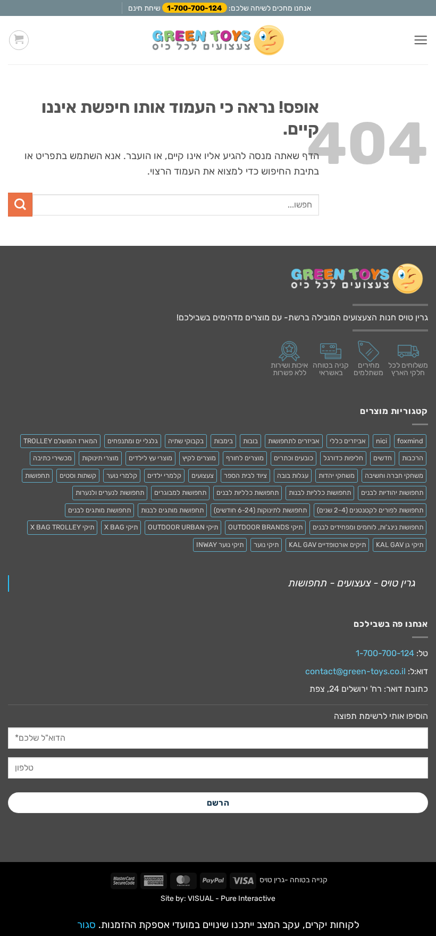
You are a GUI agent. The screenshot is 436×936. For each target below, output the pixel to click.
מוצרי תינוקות (100, 458)
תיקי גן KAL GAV (399, 545)
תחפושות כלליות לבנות (320, 492)
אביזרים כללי (348, 441)
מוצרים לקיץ (199, 458)
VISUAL (201, 898)
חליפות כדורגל (343, 458)
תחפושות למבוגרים (180, 492)
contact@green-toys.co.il (355, 671)
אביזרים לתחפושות (294, 441)
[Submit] (20, 205)
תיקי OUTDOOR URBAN (183, 527)
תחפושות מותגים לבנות (172, 510)
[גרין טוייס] (218, 40)
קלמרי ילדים (164, 475)
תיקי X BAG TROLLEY (62, 527)
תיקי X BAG (121, 527)
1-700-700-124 (194, 8)
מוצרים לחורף (245, 458)
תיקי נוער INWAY (220, 545)
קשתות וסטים (78, 475)
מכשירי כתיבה (52, 458)
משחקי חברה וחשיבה (394, 475)
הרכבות (412, 458)
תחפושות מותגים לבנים (99, 510)
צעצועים (202, 475)
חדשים (382, 458)
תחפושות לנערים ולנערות (110, 492)
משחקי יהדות (336, 475)
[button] (420, 40)
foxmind (410, 441)
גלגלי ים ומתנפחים (132, 441)
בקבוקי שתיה (186, 441)
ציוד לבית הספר (245, 475)
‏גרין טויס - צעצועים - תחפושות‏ (351, 583)
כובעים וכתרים (293, 458)
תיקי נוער (266, 545)
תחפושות (37, 475)
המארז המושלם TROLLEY (60, 441)
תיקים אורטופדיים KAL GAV (327, 545)
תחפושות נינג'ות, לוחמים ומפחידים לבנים (368, 527)
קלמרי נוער (121, 475)
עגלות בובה (292, 475)
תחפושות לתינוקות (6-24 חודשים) (260, 510)
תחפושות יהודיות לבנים (392, 492)
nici (381, 441)
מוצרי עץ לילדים (150, 458)
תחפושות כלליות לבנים (247, 492)
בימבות (223, 441)
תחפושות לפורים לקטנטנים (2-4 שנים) (370, 510)
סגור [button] (86, 925)
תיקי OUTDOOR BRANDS (265, 527)
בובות (250, 441)
